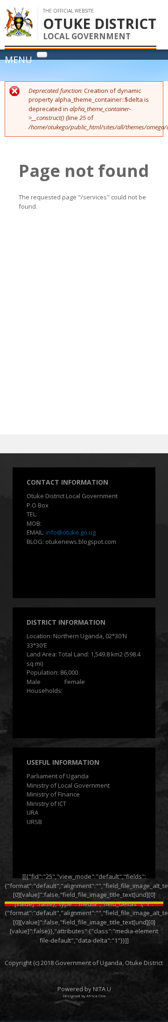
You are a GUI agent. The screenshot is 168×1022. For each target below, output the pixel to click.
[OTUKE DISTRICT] (19, 32)
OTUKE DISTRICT (99, 23)
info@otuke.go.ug (71, 532)
